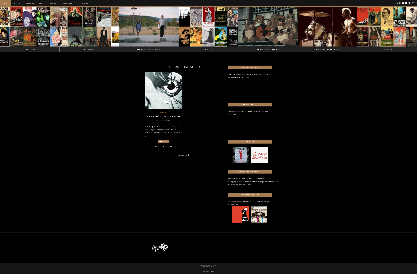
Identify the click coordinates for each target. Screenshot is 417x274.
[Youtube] (403, 3)
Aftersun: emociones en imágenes (148, 49)
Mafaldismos (83, 3)
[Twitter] (397, 3)
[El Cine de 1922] (89, 26)
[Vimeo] (409, 3)
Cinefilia (5, 3)
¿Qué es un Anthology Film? (163, 116)
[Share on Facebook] (158, 146)
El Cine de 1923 (30, 49)
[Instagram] (400, 3)
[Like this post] (156, 146)
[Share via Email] (171, 146)
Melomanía (17, 3)
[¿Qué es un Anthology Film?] (163, 90)
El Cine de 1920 (387, 49)
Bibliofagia (30, 3)
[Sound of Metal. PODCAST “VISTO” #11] (327, 26)
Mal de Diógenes (67, 3)
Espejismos (52, 3)
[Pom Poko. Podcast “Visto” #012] (268, 26)
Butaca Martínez (165, 120)
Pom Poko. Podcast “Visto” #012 (268, 49)
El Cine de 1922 (89, 49)
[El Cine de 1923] (30, 26)
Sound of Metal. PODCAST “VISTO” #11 (327, 49)
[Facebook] (394, 3)
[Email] (406, 3)
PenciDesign (215, 265)
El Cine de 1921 (208, 49)
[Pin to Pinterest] (163, 146)
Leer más (162, 141)
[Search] (416, 3)
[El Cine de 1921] (208, 26)
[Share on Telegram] (168, 146)
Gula (41, 3)
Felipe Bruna (212, 266)
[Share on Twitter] (161, 146)
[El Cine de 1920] (387, 26)
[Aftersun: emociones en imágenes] (149, 26)
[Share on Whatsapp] (165, 146)
